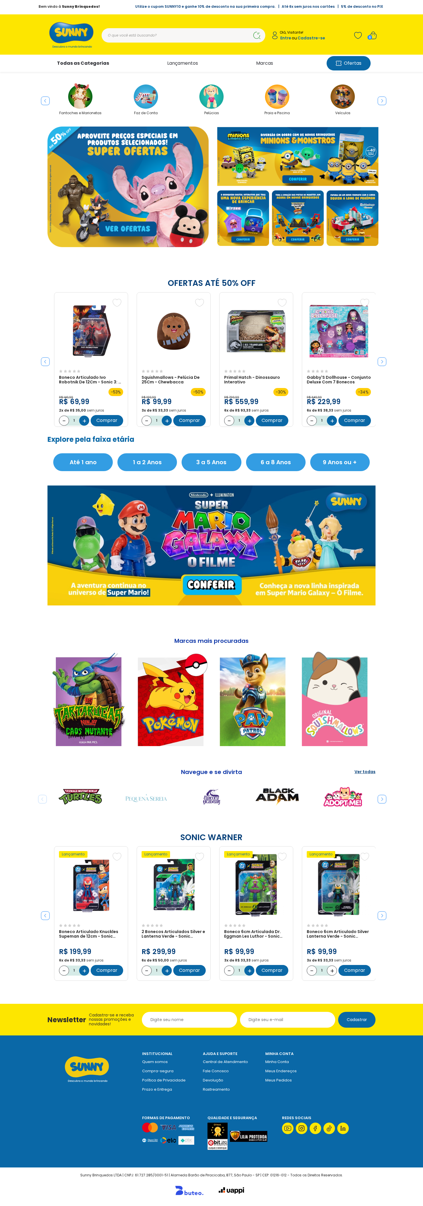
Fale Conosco (216, 1071)
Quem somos (155, 1061)
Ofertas (352, 63)
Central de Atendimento (225, 1061)
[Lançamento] (91, 918)
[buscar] (256, 35)
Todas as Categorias (83, 63)
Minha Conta (277, 1061)
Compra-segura (158, 1071)
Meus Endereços (281, 1071)
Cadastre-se (311, 38)
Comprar (106, 420)
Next (380, 99)
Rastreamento (216, 1089)
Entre (285, 38)
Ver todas (365, 772)
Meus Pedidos (278, 1080)
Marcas (264, 63)
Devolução (213, 1080)
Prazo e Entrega (157, 1089)
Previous (43, 99)
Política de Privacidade (164, 1080)
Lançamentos (182, 63)
